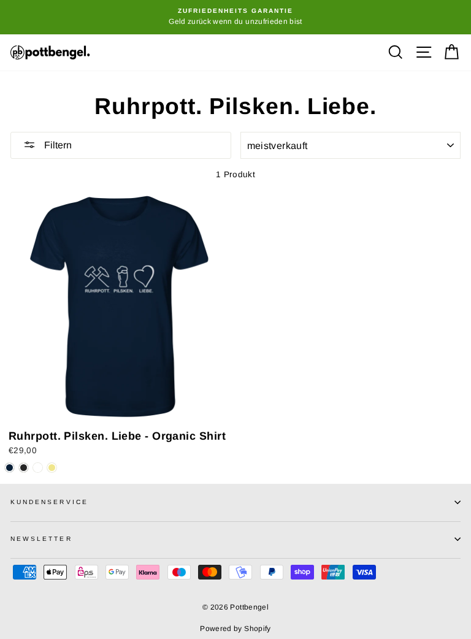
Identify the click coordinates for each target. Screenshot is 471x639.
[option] (235, 17)
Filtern (57, 145)
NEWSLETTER (41, 538)
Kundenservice (49, 502)
